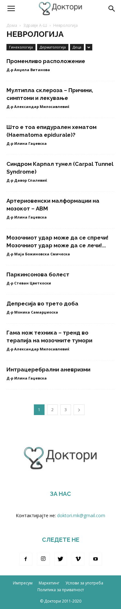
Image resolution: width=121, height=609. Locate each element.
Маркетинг (49, 583)
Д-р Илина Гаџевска (26, 143)
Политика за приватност (60, 590)
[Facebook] (25, 559)
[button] (112, 8)
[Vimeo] (78, 559)
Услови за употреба (84, 583)
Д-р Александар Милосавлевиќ (37, 106)
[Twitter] (60, 559)
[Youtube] (95, 559)
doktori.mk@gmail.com (81, 515)
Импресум (23, 583)
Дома (11, 25)
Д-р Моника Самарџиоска (32, 312)
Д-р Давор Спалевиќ (26, 180)
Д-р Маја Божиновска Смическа (38, 253)
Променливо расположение (45, 61)
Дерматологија (53, 47)
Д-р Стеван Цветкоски (28, 283)
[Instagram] (43, 559)
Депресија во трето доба (42, 303)
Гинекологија (21, 47)
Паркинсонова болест (37, 274)
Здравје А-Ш (35, 25)
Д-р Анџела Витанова (28, 69)
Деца (77, 47)
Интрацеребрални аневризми (48, 369)
